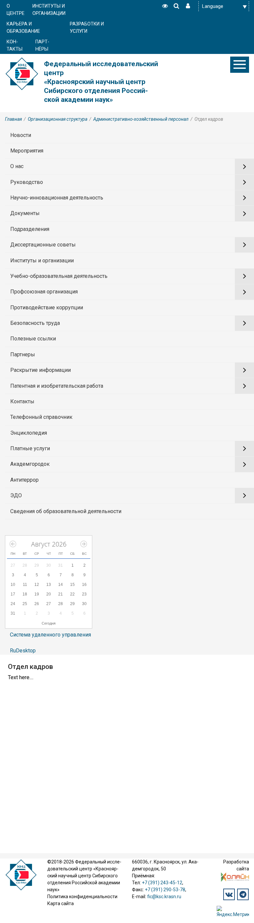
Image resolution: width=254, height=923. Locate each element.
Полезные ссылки (33, 338)
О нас (16, 166)
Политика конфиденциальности (82, 896)
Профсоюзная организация (44, 291)
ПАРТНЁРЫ (42, 45)
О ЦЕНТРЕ (15, 9)
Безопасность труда (35, 323)
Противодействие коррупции (46, 307)
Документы (25, 213)
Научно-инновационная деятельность (56, 198)
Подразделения (29, 229)
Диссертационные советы (43, 245)
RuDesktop (23, 650)
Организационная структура (57, 119)
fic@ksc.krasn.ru (164, 896)
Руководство (26, 182)
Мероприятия (26, 151)
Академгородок (30, 464)
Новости (20, 135)
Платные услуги (30, 448)
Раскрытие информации (40, 370)
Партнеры (22, 354)
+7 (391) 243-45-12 (162, 882)
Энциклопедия (28, 433)
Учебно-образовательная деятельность (58, 276)
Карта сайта (60, 903)
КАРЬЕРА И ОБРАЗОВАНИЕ (23, 27)
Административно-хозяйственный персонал (141, 119)
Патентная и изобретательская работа (56, 386)
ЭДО (16, 495)
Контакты (22, 401)
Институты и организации (42, 260)
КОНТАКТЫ (14, 45)
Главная (13, 119)
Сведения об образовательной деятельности (65, 511)
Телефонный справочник (41, 417)
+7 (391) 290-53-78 (165, 889)
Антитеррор (24, 480)
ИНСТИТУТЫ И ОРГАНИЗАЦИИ (48, 9)
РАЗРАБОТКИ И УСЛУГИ (87, 27)
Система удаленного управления (50, 635)
